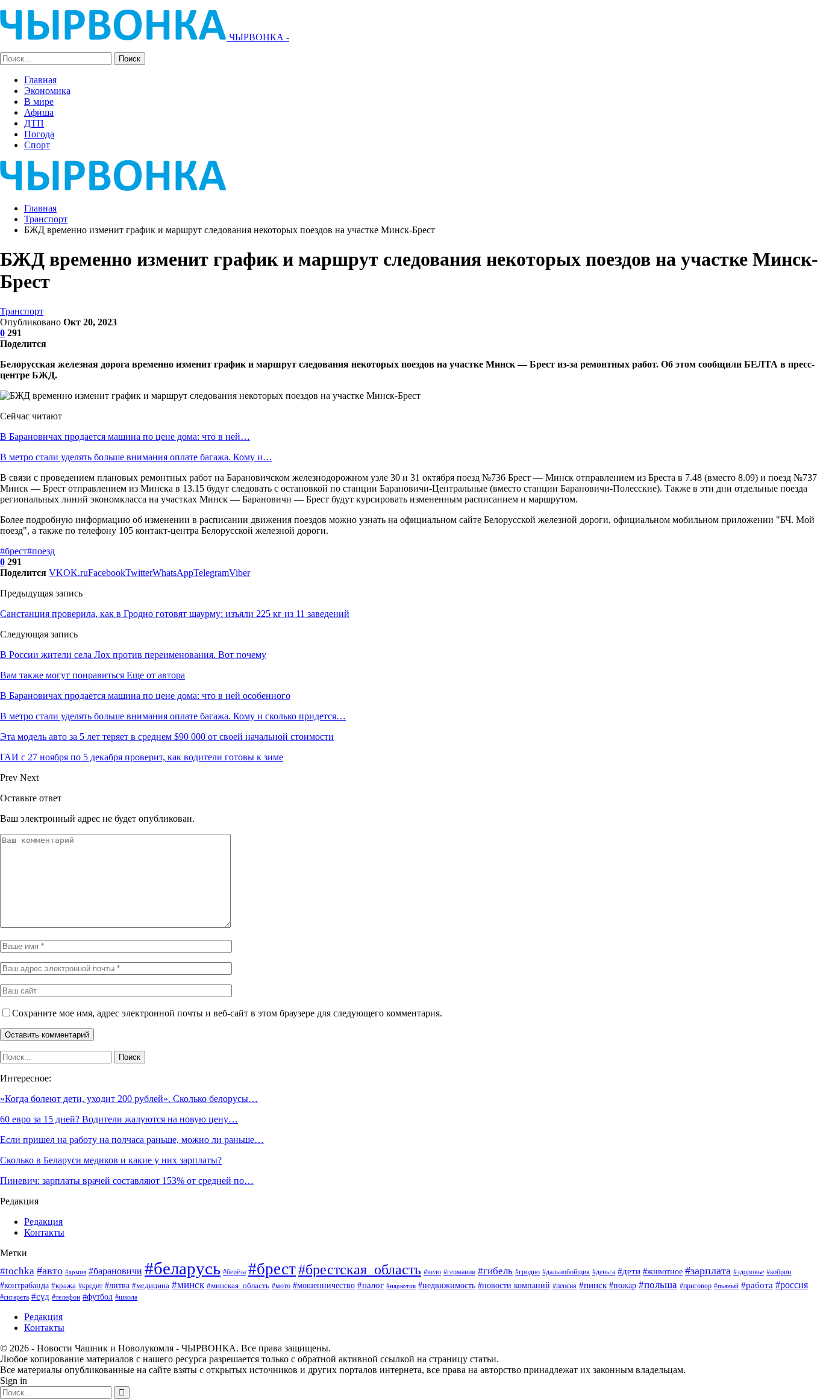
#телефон (66, 1297)
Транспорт (21, 311)
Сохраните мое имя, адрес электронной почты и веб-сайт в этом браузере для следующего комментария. (227, 1013)
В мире (39, 101)
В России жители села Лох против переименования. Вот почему (133, 654)
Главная (40, 80)
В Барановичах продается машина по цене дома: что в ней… (125, 436)
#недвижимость (446, 1285)
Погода (39, 134)
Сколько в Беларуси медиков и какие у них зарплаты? (111, 1160)
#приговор (696, 1286)
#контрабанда (24, 1285)
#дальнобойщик (566, 1272)
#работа (757, 1285)
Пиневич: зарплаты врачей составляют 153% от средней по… (127, 1180)
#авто (50, 1271)
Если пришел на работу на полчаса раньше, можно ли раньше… (132, 1140)
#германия (459, 1272)
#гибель (495, 1271)
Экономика (47, 91)
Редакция (43, 1221)
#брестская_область (359, 1269)
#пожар (622, 1285)
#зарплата (708, 1271)
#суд (40, 1296)
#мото (281, 1286)
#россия (791, 1285)
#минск (188, 1285)
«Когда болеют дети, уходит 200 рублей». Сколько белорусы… (129, 1099)
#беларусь (183, 1268)
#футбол (98, 1296)
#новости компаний (514, 1285)
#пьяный (726, 1286)
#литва (117, 1285)
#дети (629, 1271)
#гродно (527, 1272)
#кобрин (778, 1272)
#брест (13, 551)
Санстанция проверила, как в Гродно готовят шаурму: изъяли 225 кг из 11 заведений (174, 614)
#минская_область (238, 1285)
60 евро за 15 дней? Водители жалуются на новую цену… (119, 1119)
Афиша (39, 112)
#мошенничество (324, 1285)
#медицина (150, 1286)
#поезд (41, 551)
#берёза (234, 1272)
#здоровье (748, 1272)
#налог (370, 1285)
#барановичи (115, 1271)
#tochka (17, 1271)
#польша (658, 1285)
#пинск (593, 1285)
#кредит (90, 1286)
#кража (63, 1285)
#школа (126, 1297)
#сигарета (14, 1297)
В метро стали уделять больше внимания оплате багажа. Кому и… (136, 457)
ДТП (34, 123)
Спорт (37, 145)
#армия (75, 1271)
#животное (663, 1271)
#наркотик (401, 1285)
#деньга (603, 1272)
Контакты (44, 1232)
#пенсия (564, 1286)
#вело (432, 1272)
